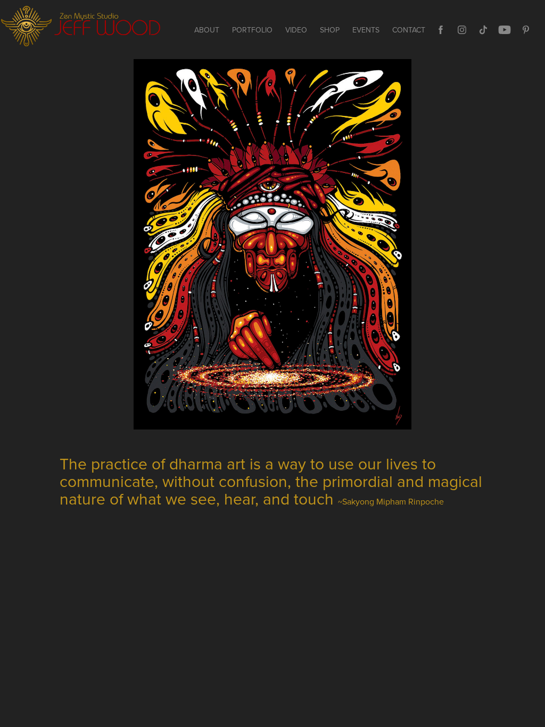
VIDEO (296, 29)
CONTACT (408, 29)
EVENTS (365, 29)
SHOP (330, 29)
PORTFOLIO (252, 29)
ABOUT (206, 29)
